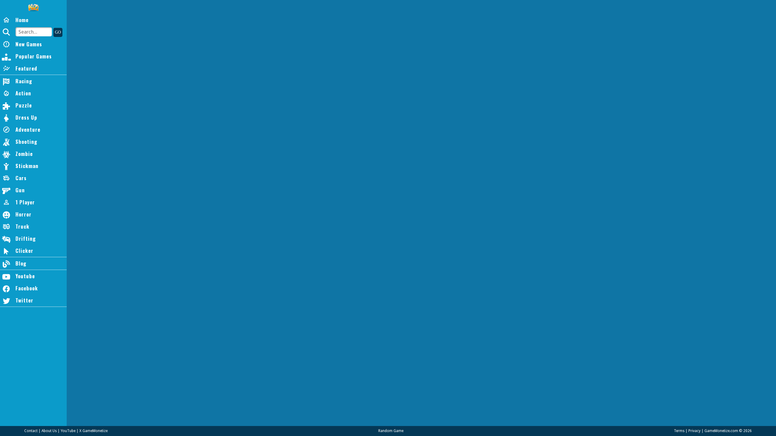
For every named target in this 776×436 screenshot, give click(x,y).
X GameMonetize (93, 431)
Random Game (390, 431)
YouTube (68, 431)
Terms (679, 431)
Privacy (694, 431)
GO (58, 32)
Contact (31, 431)
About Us (49, 431)
